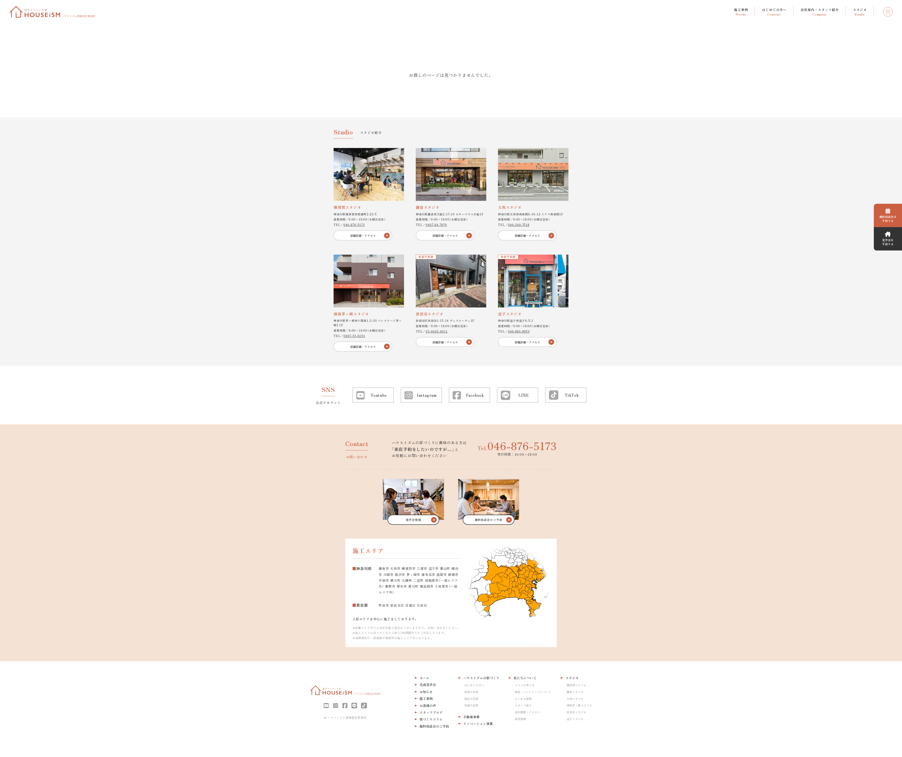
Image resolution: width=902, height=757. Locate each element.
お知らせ (426, 691)
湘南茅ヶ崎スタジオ (579, 705)
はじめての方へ (474, 685)
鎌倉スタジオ (575, 692)
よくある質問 (523, 699)
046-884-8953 (519, 331)
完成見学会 (428, 684)
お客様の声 (428, 705)
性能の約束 (471, 705)
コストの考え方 (524, 685)
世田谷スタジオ (576, 712)
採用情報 (520, 719)
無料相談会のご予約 (434, 726)
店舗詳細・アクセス (363, 235)
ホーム (424, 677)
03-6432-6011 (437, 331)
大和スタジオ (575, 699)
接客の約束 (471, 692)
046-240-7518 (518, 225)
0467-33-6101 (354, 336)
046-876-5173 (354, 225)
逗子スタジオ (575, 719)
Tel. (517, 445)
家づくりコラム (431, 719)
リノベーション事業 (478, 723)
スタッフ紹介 (523, 705)
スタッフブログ (431, 712)
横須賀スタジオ (576, 685)
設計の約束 (471, 699)
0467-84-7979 (436, 225)
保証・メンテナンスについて (533, 692)
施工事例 (426, 698)
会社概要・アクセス (527, 712)
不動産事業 (471, 716)
